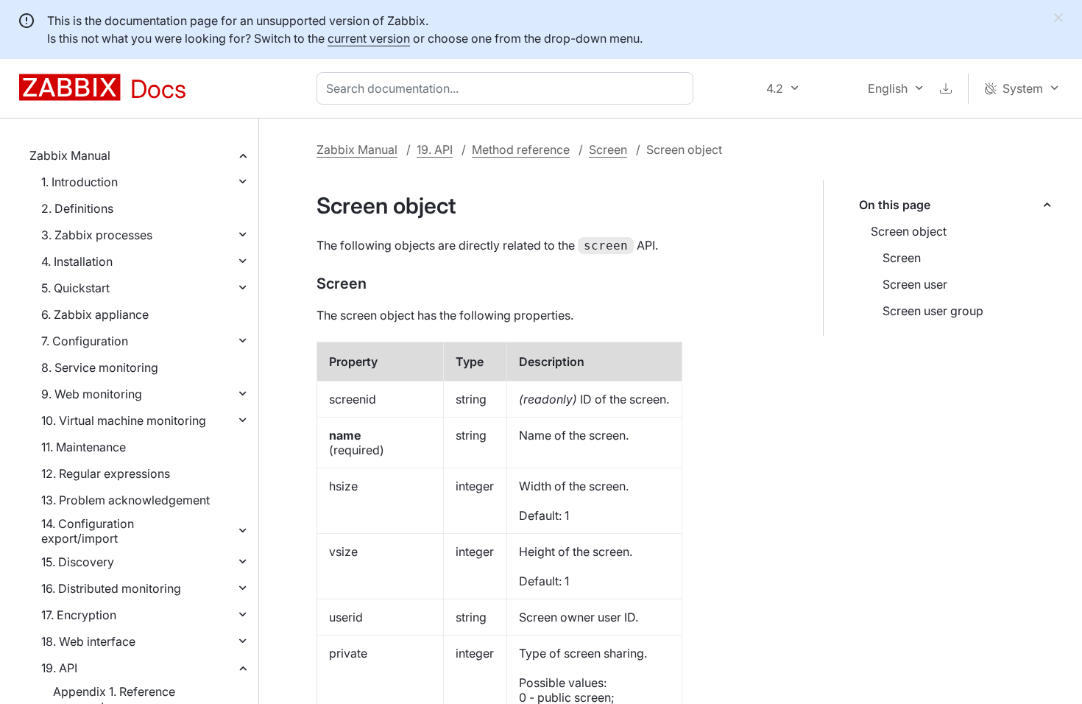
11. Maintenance (83, 447)
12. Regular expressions (105, 473)
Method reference (521, 149)
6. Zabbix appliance (95, 314)
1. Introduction (79, 182)
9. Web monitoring (91, 394)
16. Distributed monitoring (111, 588)
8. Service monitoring (99, 367)
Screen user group (933, 310)
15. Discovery (77, 562)
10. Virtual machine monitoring (123, 420)
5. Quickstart (75, 288)
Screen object (909, 231)
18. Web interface (88, 641)
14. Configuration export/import (87, 531)
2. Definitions (77, 208)
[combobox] (508, 88)
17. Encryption (78, 615)
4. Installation (77, 261)
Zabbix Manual (69, 155)
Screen (608, 149)
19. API (59, 668)
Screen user (915, 284)
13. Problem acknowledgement (125, 500)
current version (369, 38)
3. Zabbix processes (96, 235)
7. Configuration (84, 341)
